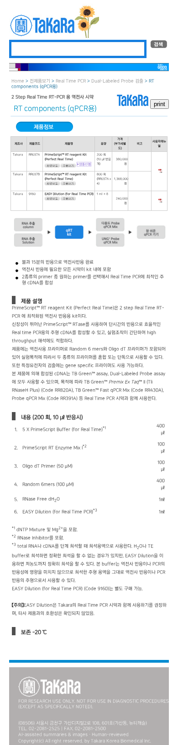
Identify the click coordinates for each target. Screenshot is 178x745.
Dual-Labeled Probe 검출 (117, 81)
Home (17, 81)
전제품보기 (40, 81)
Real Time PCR (71, 81)
